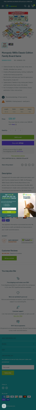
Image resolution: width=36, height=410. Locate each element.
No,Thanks (9, 215)
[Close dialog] (34, 194)
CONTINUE (9, 212)
